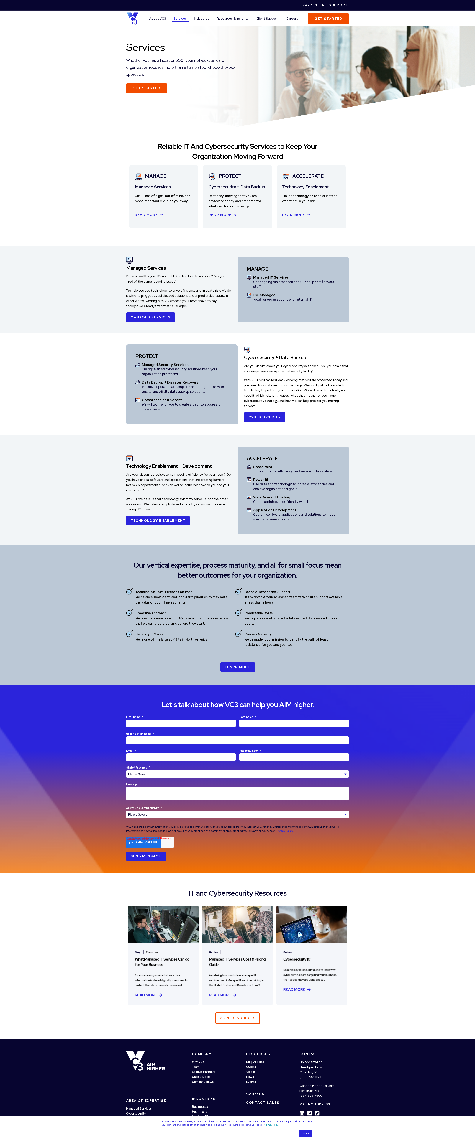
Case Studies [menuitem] (201, 1077)
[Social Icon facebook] (308, 1113)
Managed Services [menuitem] (139, 1108)
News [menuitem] (250, 1077)
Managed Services (151, 317)
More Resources (237, 1018)
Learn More (237, 667)
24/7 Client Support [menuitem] (325, 5)
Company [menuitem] (202, 1054)
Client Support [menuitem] (267, 18)
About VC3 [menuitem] (157, 18)
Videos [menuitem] (250, 1072)
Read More (146, 215)
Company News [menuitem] (203, 1082)
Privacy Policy (271, 1124)
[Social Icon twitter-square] (316, 1113)
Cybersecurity (264, 417)
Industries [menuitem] (201, 18)
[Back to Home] (132, 18)
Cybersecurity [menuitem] (136, 1113)
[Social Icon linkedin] (301, 1113)
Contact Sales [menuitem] (262, 1102)
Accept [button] (305, 1133)
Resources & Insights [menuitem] (232, 18)
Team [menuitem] (195, 1067)
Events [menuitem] (251, 1082)
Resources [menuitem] (258, 1054)
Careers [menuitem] (292, 18)
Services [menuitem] (180, 18)
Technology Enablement (158, 520)
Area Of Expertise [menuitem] (146, 1100)
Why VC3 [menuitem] (198, 1062)
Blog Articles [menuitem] (255, 1062)
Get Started (328, 18)
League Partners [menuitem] (203, 1072)
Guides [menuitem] (251, 1067)
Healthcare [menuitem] (199, 1111)
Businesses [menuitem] (200, 1106)
